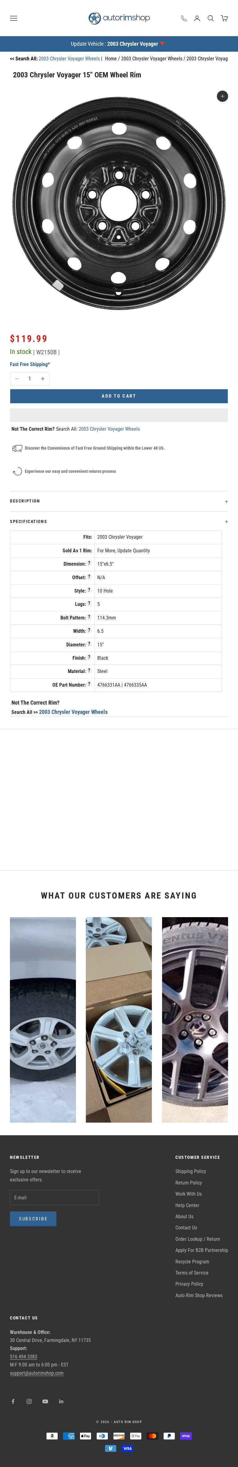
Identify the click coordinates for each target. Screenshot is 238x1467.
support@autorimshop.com (37, 1373)
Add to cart (119, 396)
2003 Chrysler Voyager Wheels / (154, 59)
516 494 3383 (23, 1357)
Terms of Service (192, 1273)
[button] (119, 415)
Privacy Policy (189, 1284)
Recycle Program (192, 1262)
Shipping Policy (190, 1171)
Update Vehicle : (114, 44)
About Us (184, 1216)
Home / (113, 59)
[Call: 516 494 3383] (184, 18)
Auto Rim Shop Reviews (199, 1295)
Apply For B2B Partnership (201, 1250)
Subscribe (33, 1219)
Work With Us (188, 1194)
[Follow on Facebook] (13, 1401)
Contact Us (186, 1228)
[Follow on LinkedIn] (61, 1401)
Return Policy (188, 1183)
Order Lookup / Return (197, 1239)
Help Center (187, 1205)
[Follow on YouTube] (45, 1401)
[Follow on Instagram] (29, 1401)
